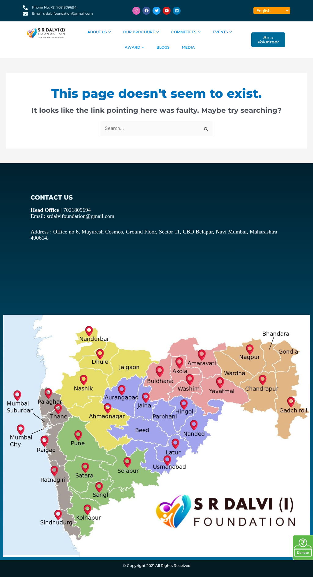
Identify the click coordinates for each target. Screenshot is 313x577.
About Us (97, 32)
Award (132, 47)
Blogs (163, 47)
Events (220, 32)
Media (188, 47)
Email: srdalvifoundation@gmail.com (72, 216)
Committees (184, 32)
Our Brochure (139, 32)
